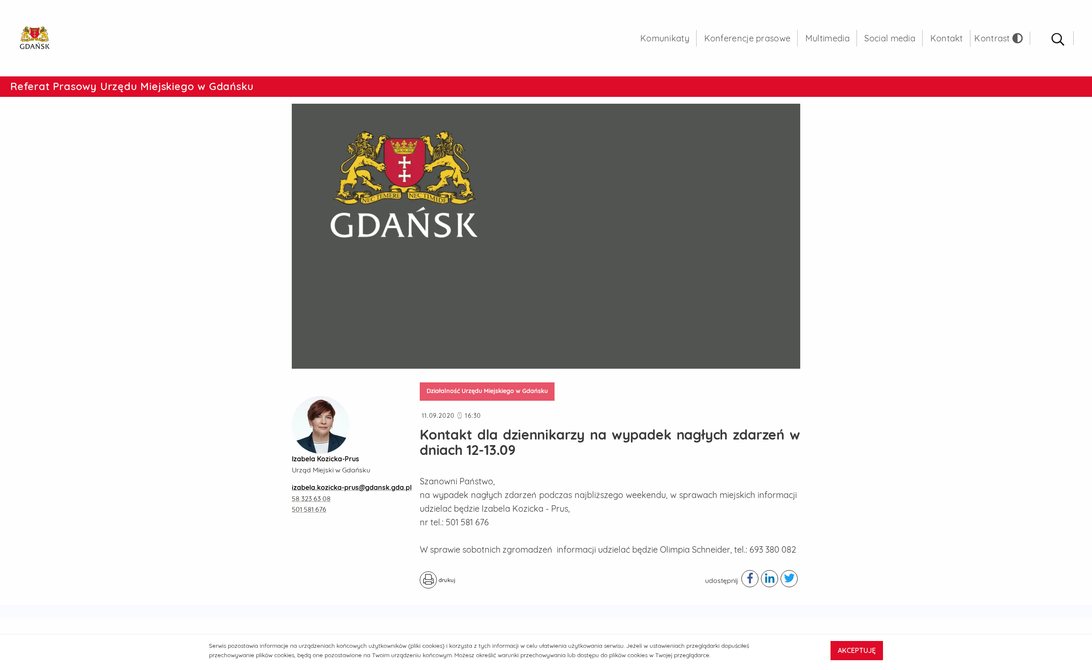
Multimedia (827, 38)
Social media (889, 38)
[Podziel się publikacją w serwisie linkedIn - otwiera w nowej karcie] (769, 578)
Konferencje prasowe (747, 38)
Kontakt (946, 38)
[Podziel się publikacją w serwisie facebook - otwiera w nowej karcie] (749, 578)
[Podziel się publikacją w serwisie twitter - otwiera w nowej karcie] (789, 578)
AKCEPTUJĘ (857, 650)
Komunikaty (664, 38)
